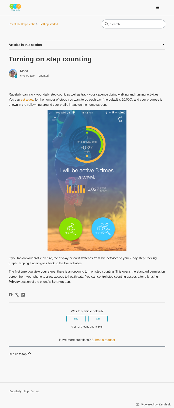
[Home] (15, 7)
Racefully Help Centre (22, 24)
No (98, 318)
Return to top (18, 354)
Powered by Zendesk (156, 404)
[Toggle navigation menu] (157, 7)
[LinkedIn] (23, 295)
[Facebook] (11, 295)
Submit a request (103, 340)
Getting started (49, 24)
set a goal (27, 99)
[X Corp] (17, 295)
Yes (76, 318)
